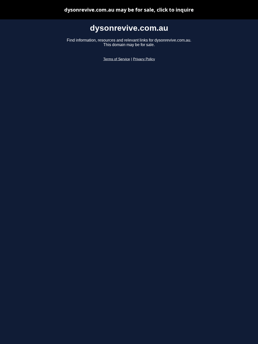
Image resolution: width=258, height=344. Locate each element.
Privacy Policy (144, 59)
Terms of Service (116, 59)
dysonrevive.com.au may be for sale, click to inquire (129, 9)
